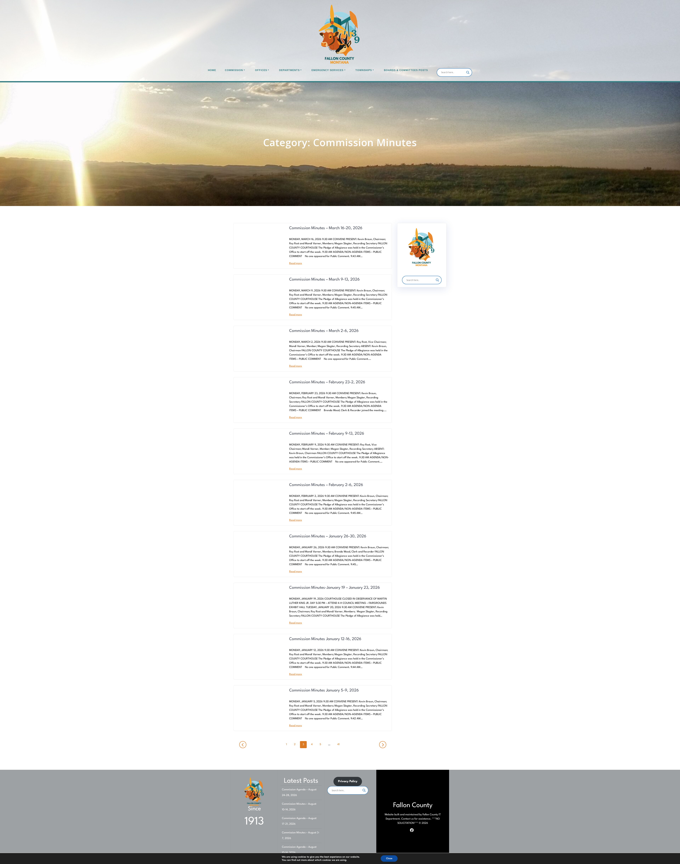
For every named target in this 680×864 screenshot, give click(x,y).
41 (339, 744)
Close (389, 858)
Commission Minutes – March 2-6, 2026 (324, 331)
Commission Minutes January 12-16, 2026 (325, 639)
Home (212, 70)
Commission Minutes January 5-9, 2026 (324, 690)
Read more (295, 263)
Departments (289, 70)
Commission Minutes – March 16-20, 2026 (325, 228)
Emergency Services (327, 70)
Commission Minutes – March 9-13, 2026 (324, 279)
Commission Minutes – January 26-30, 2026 (327, 536)
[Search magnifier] (467, 72)
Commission (234, 70)
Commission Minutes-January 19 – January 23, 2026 (334, 588)
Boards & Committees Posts (406, 70)
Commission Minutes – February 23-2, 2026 (327, 382)
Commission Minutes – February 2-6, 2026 (326, 485)
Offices (261, 70)
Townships (363, 70)
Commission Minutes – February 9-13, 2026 (326, 434)
